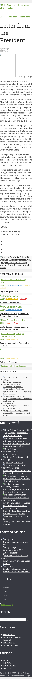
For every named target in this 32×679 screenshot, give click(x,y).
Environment (9, 634)
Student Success (12, 299)
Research (9, 323)
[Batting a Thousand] (5, 355)
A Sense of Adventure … (10, 302)
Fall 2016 (7, 668)
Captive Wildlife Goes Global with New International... (16, 504)
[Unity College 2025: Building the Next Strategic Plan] (9, 403)
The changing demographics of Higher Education (16, 434)
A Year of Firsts (10, 454)
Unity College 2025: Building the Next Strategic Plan (16, 512)
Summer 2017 (9, 665)
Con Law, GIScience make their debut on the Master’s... (16, 570)
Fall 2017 (7, 663)
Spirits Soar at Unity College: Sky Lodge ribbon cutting (14, 314)
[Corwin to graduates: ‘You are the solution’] (16, 336)
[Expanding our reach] (16, 282)
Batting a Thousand (8, 362)
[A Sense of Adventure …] (9, 296)
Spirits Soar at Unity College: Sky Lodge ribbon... (16, 480)
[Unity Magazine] (8, 5)
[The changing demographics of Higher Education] (17, 430)
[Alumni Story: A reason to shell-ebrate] (15, 410)
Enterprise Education (14, 285)
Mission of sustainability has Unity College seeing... (17, 471)
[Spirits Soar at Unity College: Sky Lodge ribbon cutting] (12, 306)
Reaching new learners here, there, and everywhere (16, 445)
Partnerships (9, 642)
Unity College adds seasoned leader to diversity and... (16, 490)
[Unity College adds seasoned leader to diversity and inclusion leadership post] (17, 486)
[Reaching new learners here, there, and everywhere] (17, 441)
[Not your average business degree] (8, 539)
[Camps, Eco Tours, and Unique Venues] (17, 519)
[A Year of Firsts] (17, 451)
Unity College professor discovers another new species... (14, 328)
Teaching (23, 299)
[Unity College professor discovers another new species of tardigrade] (12, 320)
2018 (2, 16)
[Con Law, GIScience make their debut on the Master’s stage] (9, 566)
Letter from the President (18, 16)
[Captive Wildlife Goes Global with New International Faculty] (17, 500)
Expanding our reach (9, 292)
